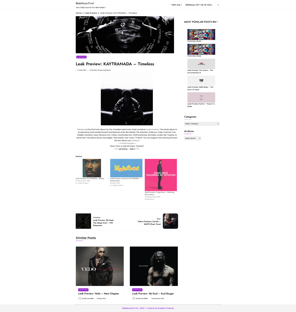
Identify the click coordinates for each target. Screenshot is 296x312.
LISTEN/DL (123, 149)
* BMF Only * (176, 5)
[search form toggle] (218, 5)
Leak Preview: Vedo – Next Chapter (98, 293)
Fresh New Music (194, 41)
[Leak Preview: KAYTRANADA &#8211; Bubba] (92, 168)
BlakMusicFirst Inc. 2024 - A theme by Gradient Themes (148, 308)
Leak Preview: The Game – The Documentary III (200, 71)
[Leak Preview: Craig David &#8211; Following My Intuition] (161, 175)
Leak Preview (81, 57)
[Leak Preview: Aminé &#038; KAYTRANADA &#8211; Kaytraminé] (126, 168)
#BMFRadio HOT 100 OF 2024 (198, 5)
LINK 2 (132, 149)
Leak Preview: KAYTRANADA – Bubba (90, 178)
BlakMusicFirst (85, 3)
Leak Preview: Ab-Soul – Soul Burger (153, 293)
